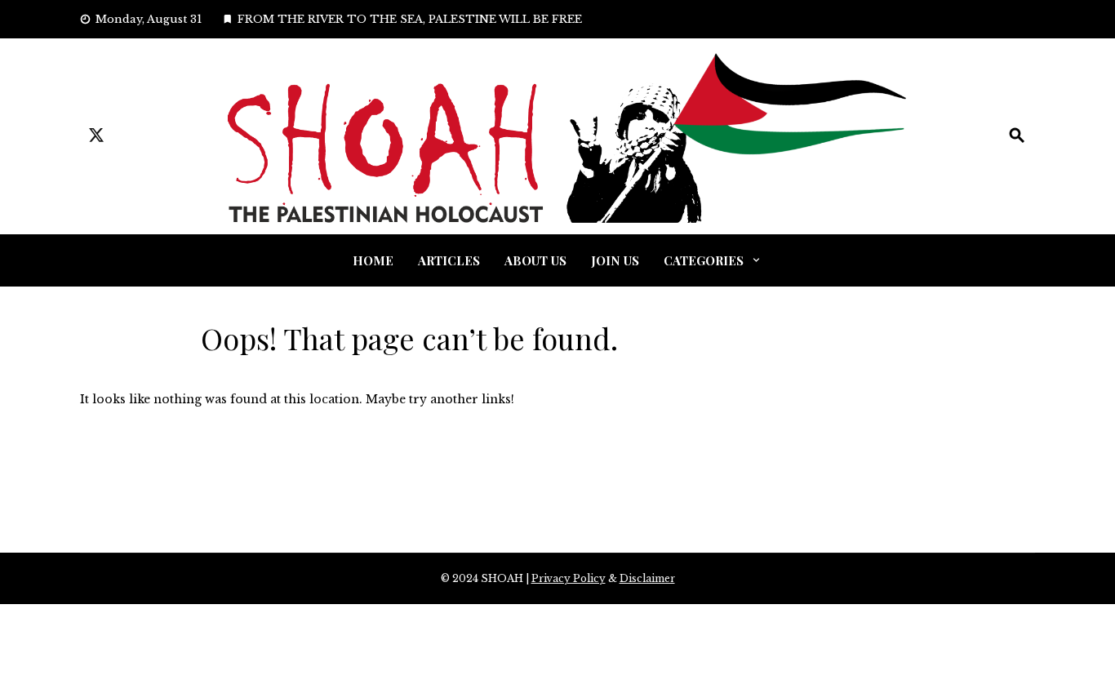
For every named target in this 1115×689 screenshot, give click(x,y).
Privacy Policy (568, 578)
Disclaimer (647, 578)
